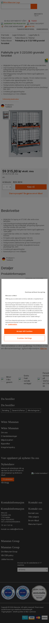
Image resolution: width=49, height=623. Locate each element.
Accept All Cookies (25, 331)
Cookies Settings (24, 338)
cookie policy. (12, 324)
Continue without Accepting (35, 292)
